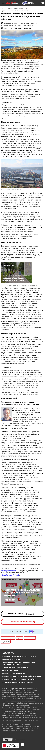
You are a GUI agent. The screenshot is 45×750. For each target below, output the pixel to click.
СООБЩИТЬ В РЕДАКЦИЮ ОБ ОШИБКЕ (17, 682)
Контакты (6, 667)
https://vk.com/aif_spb (10, 575)
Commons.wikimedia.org (10, 73)
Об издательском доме (12, 657)
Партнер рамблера (20, 739)
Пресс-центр (30, 657)
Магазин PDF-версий (11, 660)
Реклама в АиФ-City (10, 676)
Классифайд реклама (31, 676)
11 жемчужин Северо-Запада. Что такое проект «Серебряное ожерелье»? (21, 593)
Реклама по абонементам (13, 673)
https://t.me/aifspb (8, 571)
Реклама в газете (20, 667)
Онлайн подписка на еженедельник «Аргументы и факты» (18, 663)
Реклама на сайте (10, 670)
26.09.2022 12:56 (7, 9)
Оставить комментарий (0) (22, 622)
